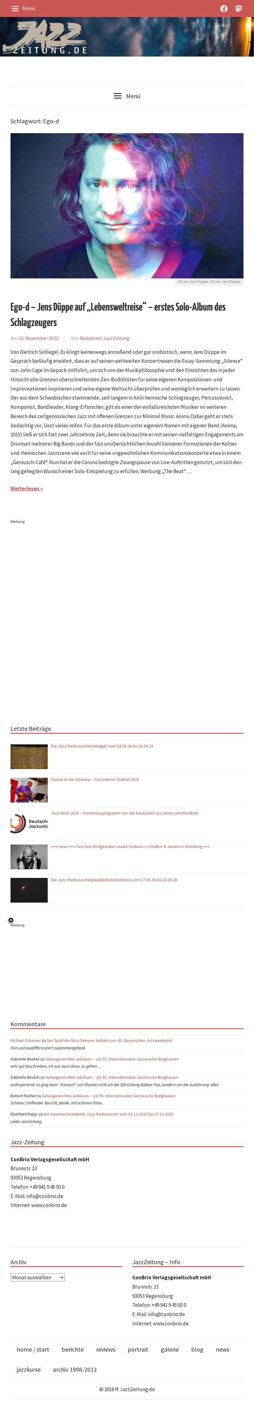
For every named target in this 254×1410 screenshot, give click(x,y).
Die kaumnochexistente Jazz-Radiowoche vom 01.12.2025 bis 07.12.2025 (108, 1114)
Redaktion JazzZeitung (104, 338)
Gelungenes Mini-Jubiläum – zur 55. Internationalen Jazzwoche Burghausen (112, 1059)
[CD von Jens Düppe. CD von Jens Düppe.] (127, 137)
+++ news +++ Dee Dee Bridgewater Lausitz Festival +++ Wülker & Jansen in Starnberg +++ (130, 846)
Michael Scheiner (26, 1040)
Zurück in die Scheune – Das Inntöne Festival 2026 (95, 779)
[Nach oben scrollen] (243, 1399)
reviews (105, 1349)
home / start (33, 1349)
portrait (138, 1349)
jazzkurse (29, 1369)
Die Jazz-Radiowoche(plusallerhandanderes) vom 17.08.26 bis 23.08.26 (114, 880)
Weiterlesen (25, 488)
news (222, 1349)
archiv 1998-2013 (75, 1369)
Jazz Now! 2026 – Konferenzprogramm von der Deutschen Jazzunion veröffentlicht (125, 813)
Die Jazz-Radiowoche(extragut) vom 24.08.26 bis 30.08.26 (102, 746)
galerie (170, 1349)
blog (197, 1349)
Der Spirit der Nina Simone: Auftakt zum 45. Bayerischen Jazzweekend (109, 1040)
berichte (73, 1349)
